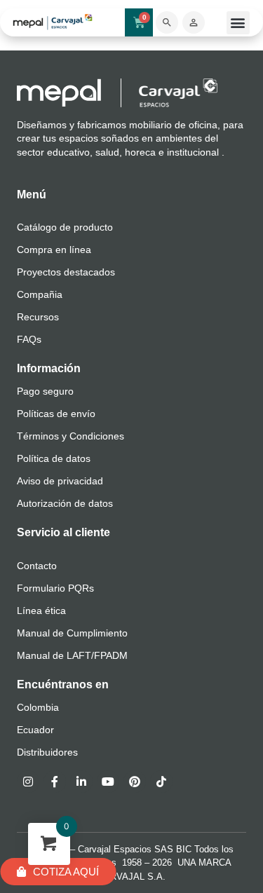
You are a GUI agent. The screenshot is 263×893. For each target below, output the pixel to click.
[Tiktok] (161, 781)
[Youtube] (108, 781)
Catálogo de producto (65, 227)
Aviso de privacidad (60, 480)
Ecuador (35, 729)
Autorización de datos (65, 503)
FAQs (29, 339)
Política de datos (53, 458)
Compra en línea (54, 249)
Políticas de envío (56, 413)
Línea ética (41, 610)
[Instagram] (28, 781)
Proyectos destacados (66, 272)
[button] (238, 22)
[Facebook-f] (54, 781)
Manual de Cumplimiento (72, 633)
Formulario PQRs (55, 588)
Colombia (38, 707)
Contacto (37, 565)
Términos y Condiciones (70, 436)
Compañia (39, 294)
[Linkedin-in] (81, 781)
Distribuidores (47, 752)
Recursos (38, 316)
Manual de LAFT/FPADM (72, 655)
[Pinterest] (134, 781)
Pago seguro (45, 391)
